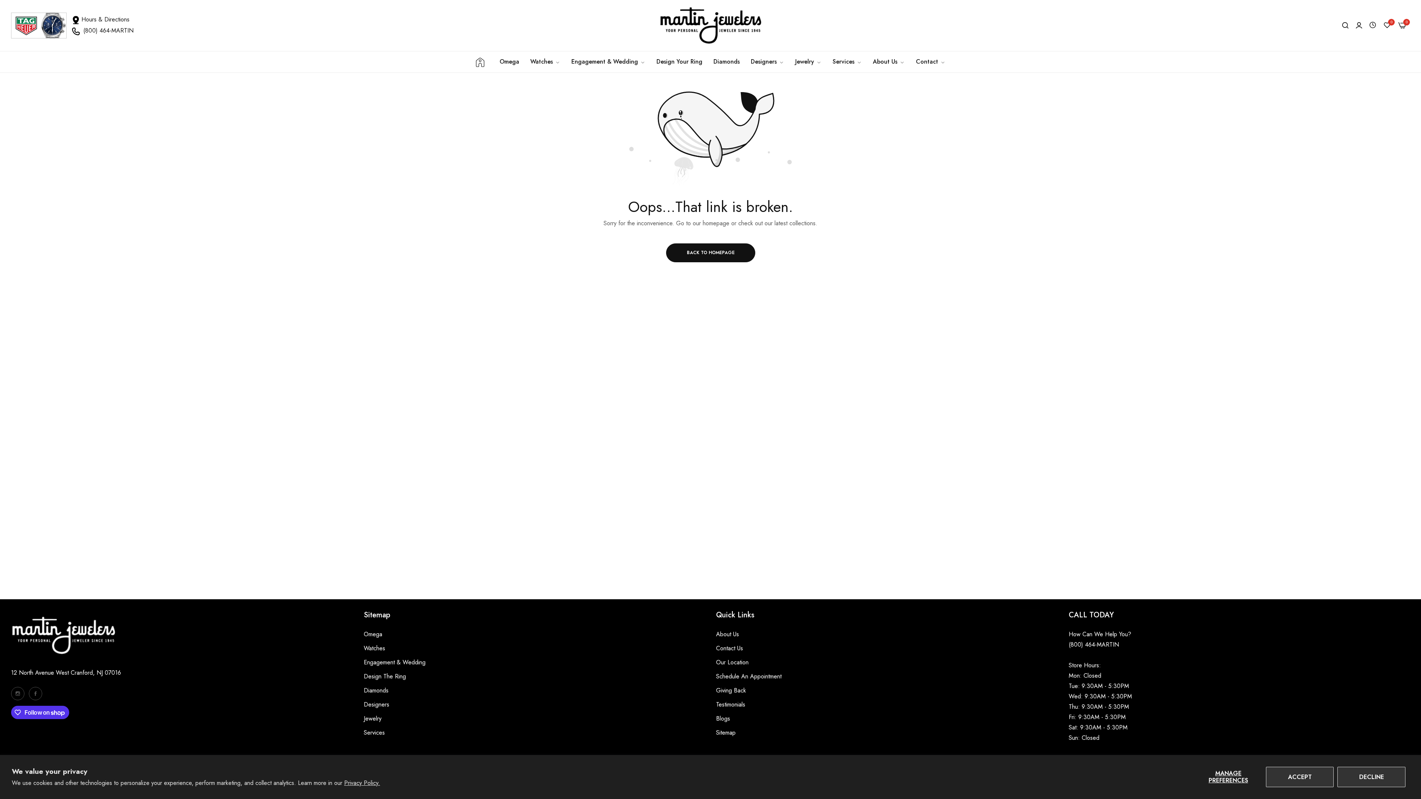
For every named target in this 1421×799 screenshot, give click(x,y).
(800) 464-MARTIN (108, 30)
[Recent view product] (1373, 25)
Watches (374, 648)
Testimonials (730, 704)
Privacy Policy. (362, 783)
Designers (376, 704)
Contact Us (729, 648)
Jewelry (373, 718)
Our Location (732, 662)
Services (374, 732)
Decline (1371, 777)
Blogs (723, 718)
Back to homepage (711, 252)
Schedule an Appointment (749, 676)
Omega (373, 634)
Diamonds (376, 690)
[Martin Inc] (710, 25)
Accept (1300, 777)
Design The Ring (385, 676)
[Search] (1345, 25)
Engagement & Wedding (395, 662)
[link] (608, 62)
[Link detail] (17, 693)
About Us (727, 634)
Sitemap (726, 732)
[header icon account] (1359, 25)
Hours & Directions (105, 19)
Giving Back (731, 690)
